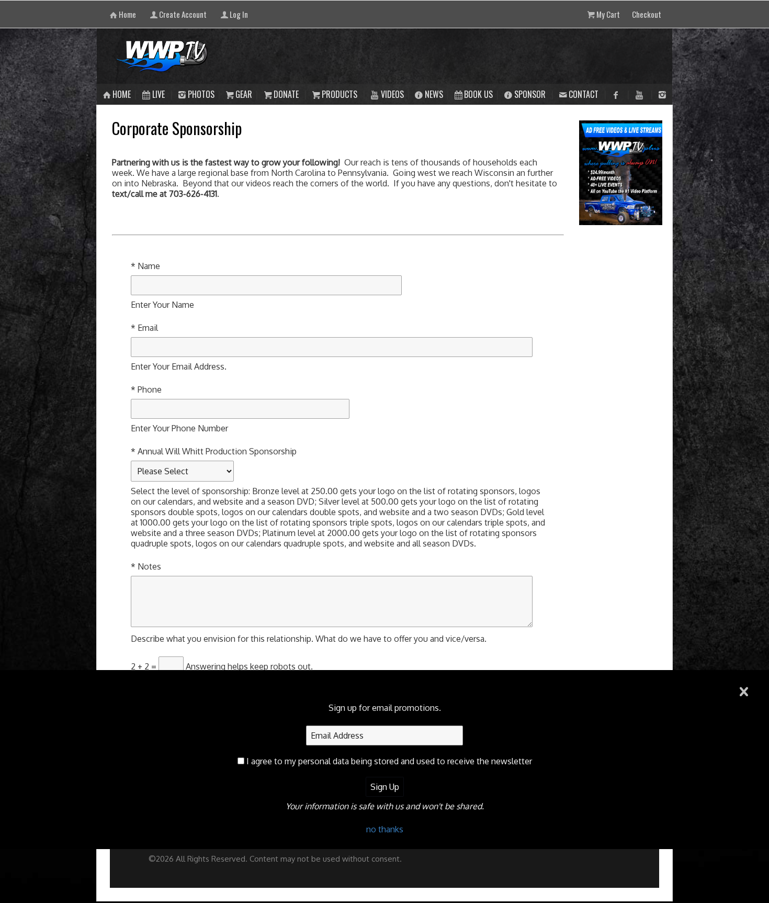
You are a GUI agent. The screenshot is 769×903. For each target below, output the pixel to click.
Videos (392, 94)
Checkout (646, 14)
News (434, 94)
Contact (583, 94)
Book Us (478, 94)
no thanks (384, 829)
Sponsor (530, 94)
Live (158, 94)
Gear (243, 94)
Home (121, 94)
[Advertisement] (621, 393)
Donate (286, 94)
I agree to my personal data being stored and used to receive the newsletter (389, 761)
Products (339, 94)
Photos (201, 94)
